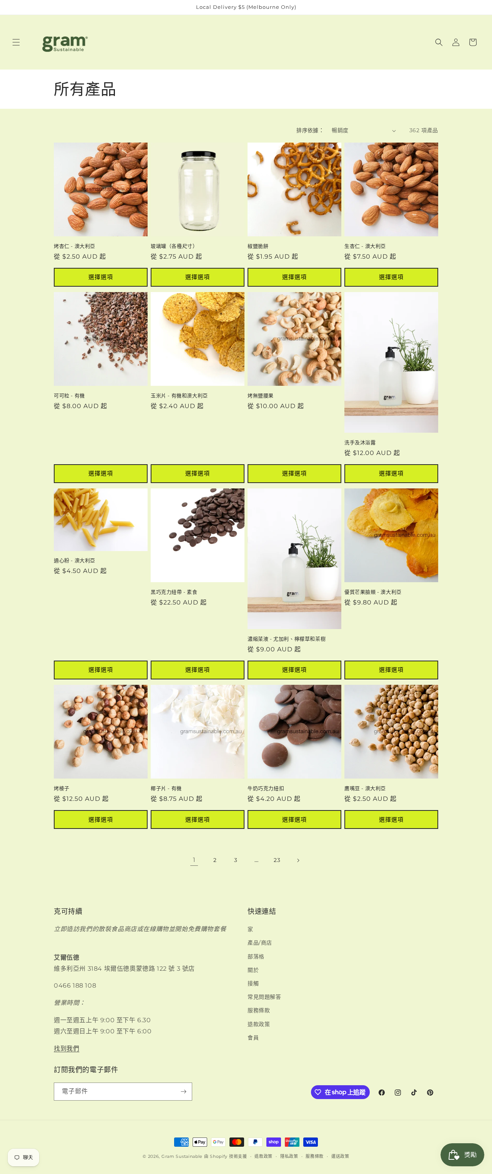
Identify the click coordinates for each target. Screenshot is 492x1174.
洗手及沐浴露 (360, 442)
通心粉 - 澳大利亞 (74, 561)
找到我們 (66, 1048)
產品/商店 (260, 942)
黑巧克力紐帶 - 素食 (174, 592)
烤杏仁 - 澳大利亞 (74, 246)
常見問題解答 (264, 996)
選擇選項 (100, 277)
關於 (253, 969)
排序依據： (310, 130)
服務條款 (259, 1010)
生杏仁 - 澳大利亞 (365, 246)
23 (277, 860)
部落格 (256, 956)
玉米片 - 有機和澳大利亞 (179, 395)
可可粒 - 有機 (69, 395)
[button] (16, 42)
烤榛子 (62, 788)
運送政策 (340, 1156)
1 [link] (194, 859)
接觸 (253, 983)
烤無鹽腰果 (261, 395)
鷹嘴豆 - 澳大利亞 (365, 788)
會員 (253, 1037)
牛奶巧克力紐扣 (266, 788)
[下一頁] (297, 860)
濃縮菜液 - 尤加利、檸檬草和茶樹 (287, 639)
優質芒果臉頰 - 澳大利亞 (373, 592)
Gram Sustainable (182, 1156)
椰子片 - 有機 (166, 788)
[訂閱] (183, 1092)
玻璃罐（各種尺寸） (174, 246)
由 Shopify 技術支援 (225, 1156)
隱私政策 (289, 1156)
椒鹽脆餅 (258, 246)
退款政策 (259, 1023)
